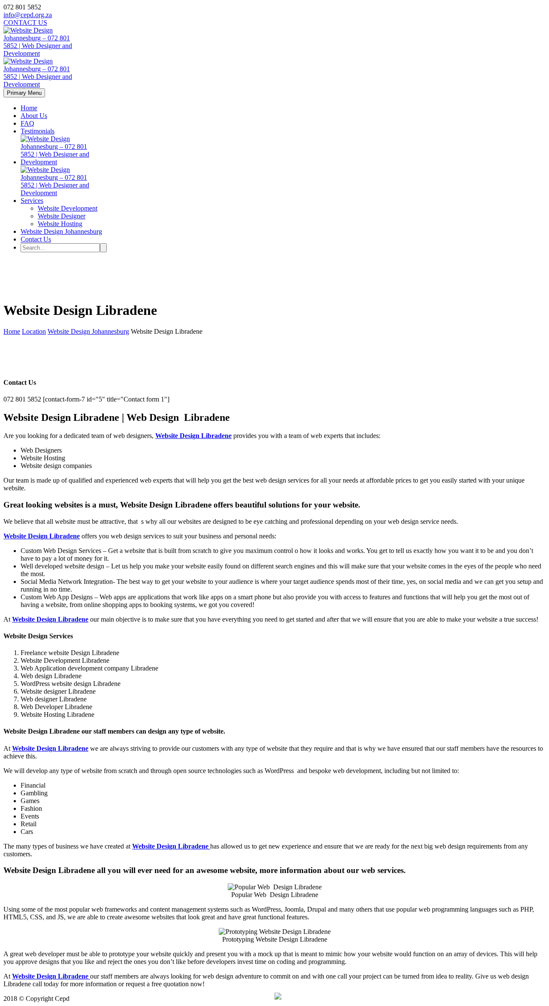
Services (32, 200)
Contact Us (36, 239)
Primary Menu (24, 93)
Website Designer (61, 216)
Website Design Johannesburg (61, 231)
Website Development (67, 208)
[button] (278, 997)
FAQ (27, 123)
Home (29, 108)
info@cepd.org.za (27, 14)
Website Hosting (60, 223)
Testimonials (37, 131)
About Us (34, 115)
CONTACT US (25, 22)
